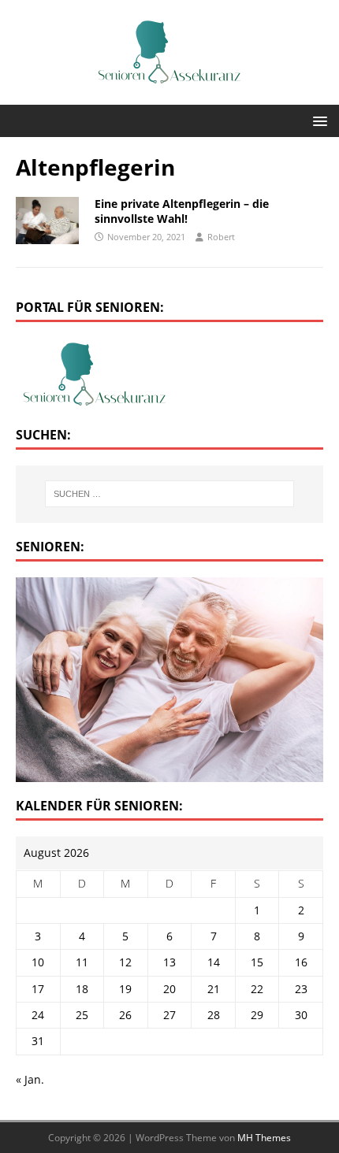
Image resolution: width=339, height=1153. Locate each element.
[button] (317, 120)
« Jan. (30, 1079)
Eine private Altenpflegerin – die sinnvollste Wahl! (182, 210)
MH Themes (264, 1137)
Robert (221, 237)
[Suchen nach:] (170, 493)
